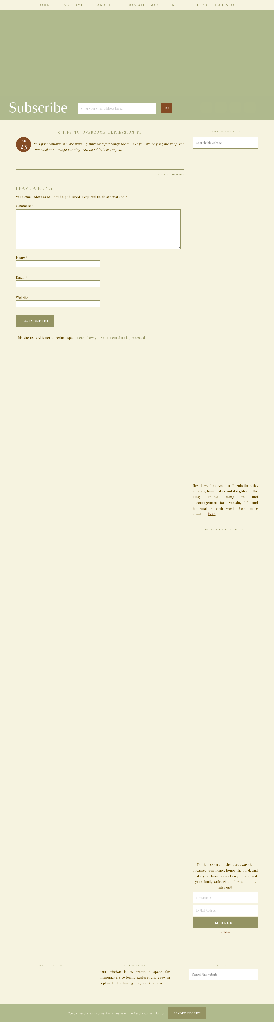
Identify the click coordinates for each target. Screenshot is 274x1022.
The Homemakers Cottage (137, 59)
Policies (225, 932)
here (212, 514)
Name (21, 257)
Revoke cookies (187, 1013)
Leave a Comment (170, 174)
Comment (25, 206)
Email (21, 277)
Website (22, 297)
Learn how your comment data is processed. (111, 338)
